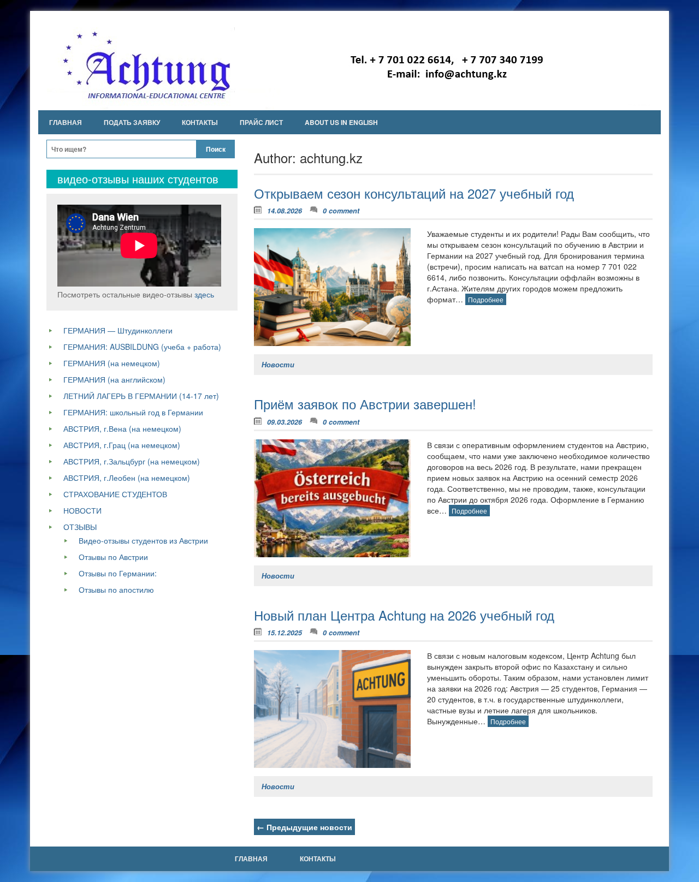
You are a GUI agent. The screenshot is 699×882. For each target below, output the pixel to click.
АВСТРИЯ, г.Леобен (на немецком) (126, 477)
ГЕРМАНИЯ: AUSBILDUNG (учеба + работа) (142, 346)
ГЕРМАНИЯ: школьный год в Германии (133, 412)
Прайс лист (261, 122)
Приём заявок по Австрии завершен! (365, 403)
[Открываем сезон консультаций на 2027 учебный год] (332, 287)
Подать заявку (132, 122)
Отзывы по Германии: (118, 573)
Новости (278, 365)
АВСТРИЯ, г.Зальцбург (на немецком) (131, 461)
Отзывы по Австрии (113, 556)
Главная (65, 122)
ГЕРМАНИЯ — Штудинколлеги (118, 330)
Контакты (200, 122)
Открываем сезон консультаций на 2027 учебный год (414, 192)
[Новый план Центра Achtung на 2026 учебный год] (332, 709)
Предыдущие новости (304, 826)
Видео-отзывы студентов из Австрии (143, 540)
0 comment (341, 211)
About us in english (341, 122)
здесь (204, 294)
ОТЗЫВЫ (80, 526)
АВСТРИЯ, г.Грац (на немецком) (121, 444)
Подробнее (485, 299)
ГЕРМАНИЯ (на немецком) (111, 362)
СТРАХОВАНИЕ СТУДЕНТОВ (115, 493)
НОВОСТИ (82, 510)
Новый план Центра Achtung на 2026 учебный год (404, 614)
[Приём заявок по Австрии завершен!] (332, 498)
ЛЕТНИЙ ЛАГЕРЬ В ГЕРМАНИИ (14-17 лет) (141, 395)
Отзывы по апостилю (116, 589)
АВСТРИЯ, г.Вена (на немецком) (122, 428)
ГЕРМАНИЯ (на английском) (114, 379)
